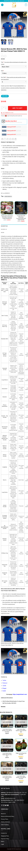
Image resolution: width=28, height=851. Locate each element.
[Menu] (2, 5)
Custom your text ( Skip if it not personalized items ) (13, 86)
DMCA (2, 841)
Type (2, 62)
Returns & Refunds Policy (7, 816)
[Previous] (3, 24)
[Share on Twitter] (7, 139)
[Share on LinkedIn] (15, 139)
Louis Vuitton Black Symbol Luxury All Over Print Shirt (21, 778)
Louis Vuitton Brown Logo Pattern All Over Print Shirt (7, 778)
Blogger (4, 688)
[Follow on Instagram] (4, 805)
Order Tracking (5, 825)
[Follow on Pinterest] (7, 805)
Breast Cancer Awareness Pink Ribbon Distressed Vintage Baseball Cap (7, 217)
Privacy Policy (4, 819)
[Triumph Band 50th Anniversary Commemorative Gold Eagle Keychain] (21, 208)
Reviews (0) (4, 229)
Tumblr (4, 686)
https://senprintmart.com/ (20, 694)
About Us (3, 814)
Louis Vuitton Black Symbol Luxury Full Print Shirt (21, 731)
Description (4, 226)
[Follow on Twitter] (6, 805)
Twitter (4, 680)
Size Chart (3, 77)
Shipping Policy (5, 836)
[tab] (14, 226)
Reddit (4, 691)
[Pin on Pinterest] (13, 139)
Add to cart (17, 108)
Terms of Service (5, 822)
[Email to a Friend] (10, 139)
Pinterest (4, 683)
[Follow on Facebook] (2, 805)
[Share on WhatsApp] (2, 139)
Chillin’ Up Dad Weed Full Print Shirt (21, 754)
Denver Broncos (8, 196)
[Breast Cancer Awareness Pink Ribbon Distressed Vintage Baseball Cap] (7, 208)
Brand (2, 232)
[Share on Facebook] (5, 139)
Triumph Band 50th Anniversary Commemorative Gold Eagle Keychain (21, 217)
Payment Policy (5, 839)
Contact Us (4, 833)
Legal (2, 844)
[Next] (25, 24)
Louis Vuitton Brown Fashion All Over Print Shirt (7, 755)
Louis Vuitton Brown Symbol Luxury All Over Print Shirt (7, 731)
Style (2, 71)
